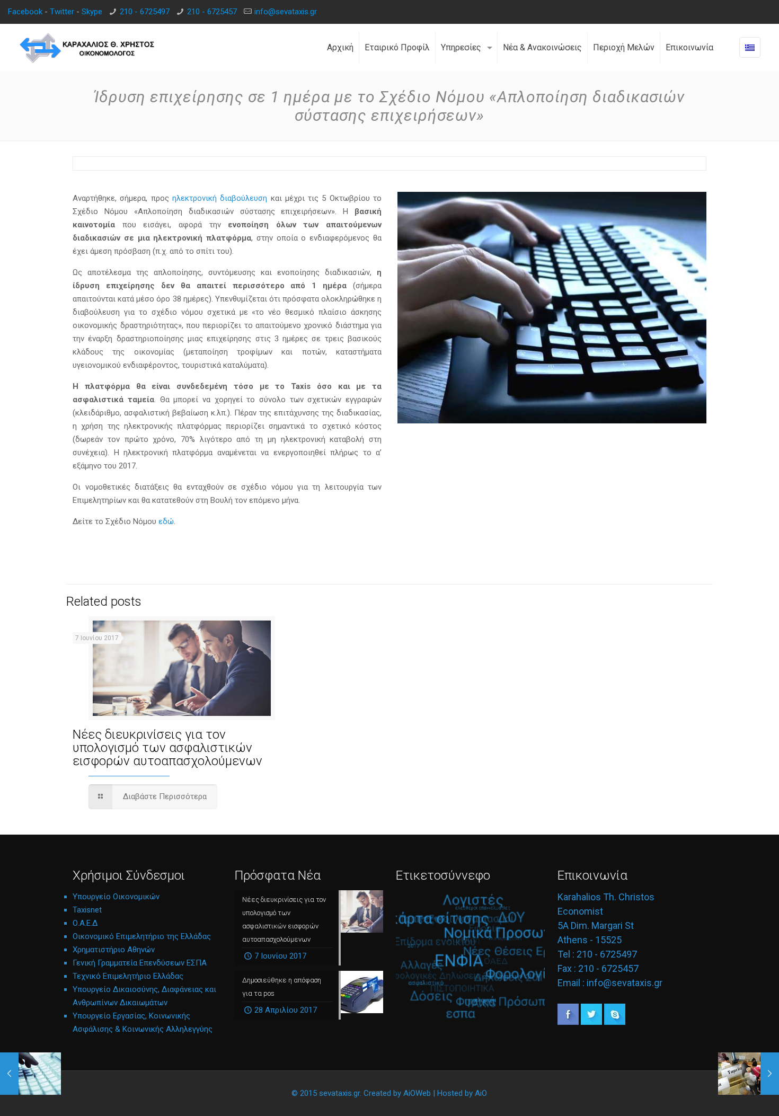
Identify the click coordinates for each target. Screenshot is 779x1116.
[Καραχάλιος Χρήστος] (87, 48)
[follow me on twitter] (591, 1022)
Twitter (62, 11)
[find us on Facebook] (568, 1022)
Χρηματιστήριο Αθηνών (114, 949)
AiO (481, 1093)
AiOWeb (417, 1093)
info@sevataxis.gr (285, 11)
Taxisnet (87, 910)
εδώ (166, 521)
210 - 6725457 (212, 11)
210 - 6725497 (145, 11)
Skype (92, 11)
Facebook (25, 11)
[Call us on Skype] (614, 1022)
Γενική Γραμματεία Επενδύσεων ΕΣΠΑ (140, 963)
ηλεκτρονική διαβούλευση (219, 198)
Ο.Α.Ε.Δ (85, 923)
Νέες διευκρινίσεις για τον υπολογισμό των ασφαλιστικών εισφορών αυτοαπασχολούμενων (167, 747)
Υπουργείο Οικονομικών (116, 896)
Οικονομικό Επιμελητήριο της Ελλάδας (142, 936)
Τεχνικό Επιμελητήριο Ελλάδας (128, 976)
